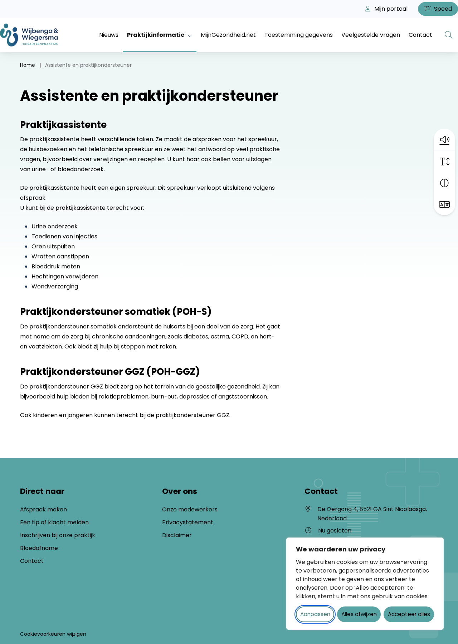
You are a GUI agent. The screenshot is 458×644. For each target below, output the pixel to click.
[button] (444, 139)
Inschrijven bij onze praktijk (57, 535)
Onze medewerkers (190, 509)
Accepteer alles (409, 614)
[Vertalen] (444, 204)
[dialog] (365, 584)
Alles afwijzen (359, 614)
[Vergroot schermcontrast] (444, 183)
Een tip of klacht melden (54, 522)
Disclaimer (177, 535)
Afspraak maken (43, 509)
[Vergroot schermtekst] (444, 161)
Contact (420, 35)
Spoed (442, 9)
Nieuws (108, 35)
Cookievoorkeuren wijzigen (53, 634)
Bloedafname (39, 548)
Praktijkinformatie (155, 35)
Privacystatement (187, 522)
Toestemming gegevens (298, 35)
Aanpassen (315, 614)
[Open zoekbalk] (448, 35)
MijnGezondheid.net (228, 35)
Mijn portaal (390, 9)
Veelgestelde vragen (370, 35)
